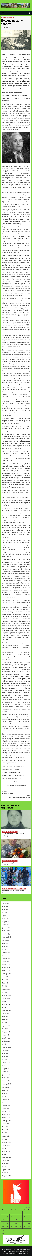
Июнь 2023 (5, 1020)
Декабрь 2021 (6, 1075)
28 (20, 1227)
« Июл (2, 1233)
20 (16, 1223)
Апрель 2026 (6, 916)
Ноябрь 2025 (6, 931)
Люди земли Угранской (7, 17)
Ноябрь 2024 (6, 968)
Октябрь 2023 (6, 1007)
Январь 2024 (5, 998)
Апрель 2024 (6, 989)
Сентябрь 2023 (6, 1010)
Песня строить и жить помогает (19, 797)
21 (20, 1223)
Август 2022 (5, 1050)
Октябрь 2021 (6, 1081)
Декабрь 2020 (6, 1111)
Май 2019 (4, 1167)
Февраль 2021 (6, 1105)
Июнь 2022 (5, 1056)
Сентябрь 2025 (6, 937)
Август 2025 (5, 940)
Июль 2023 (5, 1017)
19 (11, 1223)
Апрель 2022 (6, 1063)
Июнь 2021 (5, 1093)
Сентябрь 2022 (6, 1047)
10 (3, 1220)
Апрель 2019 (6, 1170)
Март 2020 (5, 1139)
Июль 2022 (5, 1053)
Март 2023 (5, 1029)
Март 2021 (5, 1102)
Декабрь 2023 (6, 1001)
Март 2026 (5, 919)
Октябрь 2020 (6, 1118)
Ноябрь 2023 (6, 1004)
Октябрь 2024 (6, 971)
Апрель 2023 (6, 1026)
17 (3, 1223)
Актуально (6, 888)
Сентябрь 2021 (6, 1084)
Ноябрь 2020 (6, 1115)
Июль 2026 (5, 906)
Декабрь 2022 (6, 1038)
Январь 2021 (5, 1108)
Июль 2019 (5, 1163)
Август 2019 (5, 1160)
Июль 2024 (5, 980)
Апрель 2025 (6, 952)
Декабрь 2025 (6, 928)
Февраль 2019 (6, 1176)
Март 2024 (5, 992)
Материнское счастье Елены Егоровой (13, 890)
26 (11, 1227)
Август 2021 (5, 1087)
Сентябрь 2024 (6, 974)
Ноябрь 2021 (6, 1078)
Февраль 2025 (6, 958)
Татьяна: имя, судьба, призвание (11, 863)
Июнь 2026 (5, 909)
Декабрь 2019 (6, 1148)
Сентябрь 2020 (6, 1121)
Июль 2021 (5, 1090)
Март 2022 (5, 1066)
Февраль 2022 (6, 1069)
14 (20, 1220)
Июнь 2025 (5, 946)
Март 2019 (5, 1173)
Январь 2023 (5, 1035)
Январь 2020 (5, 1145)
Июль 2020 (5, 1127)
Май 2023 (4, 1023)
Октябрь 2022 (6, 1044)
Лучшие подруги (7, 792)
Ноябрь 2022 (6, 1041)
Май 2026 (4, 912)
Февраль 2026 (6, 922)
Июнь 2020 (5, 1130)
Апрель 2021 (6, 1099)
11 (7, 1220)
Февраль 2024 (6, 995)
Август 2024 (5, 977)
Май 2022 (4, 1059)
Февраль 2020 (6, 1142)
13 (16, 1220)
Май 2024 (4, 986)
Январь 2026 (5, 925)
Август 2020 (5, 1124)
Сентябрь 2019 (6, 1157)
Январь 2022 (5, 1072)
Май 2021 (4, 1096)
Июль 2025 (5, 943)
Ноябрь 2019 (6, 1151)
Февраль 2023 (6, 1032)
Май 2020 (4, 1133)
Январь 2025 (5, 961)
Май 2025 (4, 949)
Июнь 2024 (5, 983)
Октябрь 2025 (6, 934)
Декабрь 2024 (6, 965)
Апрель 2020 (6, 1136)
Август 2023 (5, 1014)
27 (16, 1227)
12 (11, 1220)
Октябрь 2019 (6, 1154)
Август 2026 (5, 903)
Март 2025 (5, 955)
